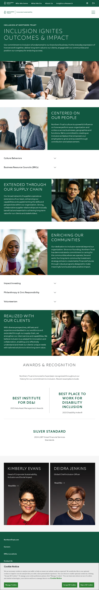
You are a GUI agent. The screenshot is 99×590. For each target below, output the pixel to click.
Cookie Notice (56, 578)
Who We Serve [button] (22, 3)
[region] (49, 576)
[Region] (87, 3)
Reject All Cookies (87, 585)
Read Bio (12, 486)
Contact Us (8, 561)
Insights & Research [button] (64, 3)
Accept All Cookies (69, 585)
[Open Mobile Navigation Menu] (93, 12)
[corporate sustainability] (18, 12)
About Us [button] (49, 3)
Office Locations (10, 554)
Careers (7, 547)
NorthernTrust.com (11, 540)
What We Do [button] (36, 3)
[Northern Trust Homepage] (9, 3)
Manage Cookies (11, 585)
